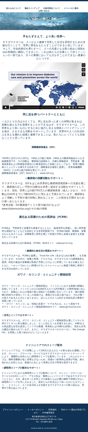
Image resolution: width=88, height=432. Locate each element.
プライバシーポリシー (13, 409)
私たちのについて (13, 8)
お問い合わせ (44, 11)
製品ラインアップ (32, 8)
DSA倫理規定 (48, 412)
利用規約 (52, 409)
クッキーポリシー (36, 409)
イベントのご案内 (71, 8)
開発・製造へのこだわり (53, 24)
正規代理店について (51, 8)
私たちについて (30, 24)
